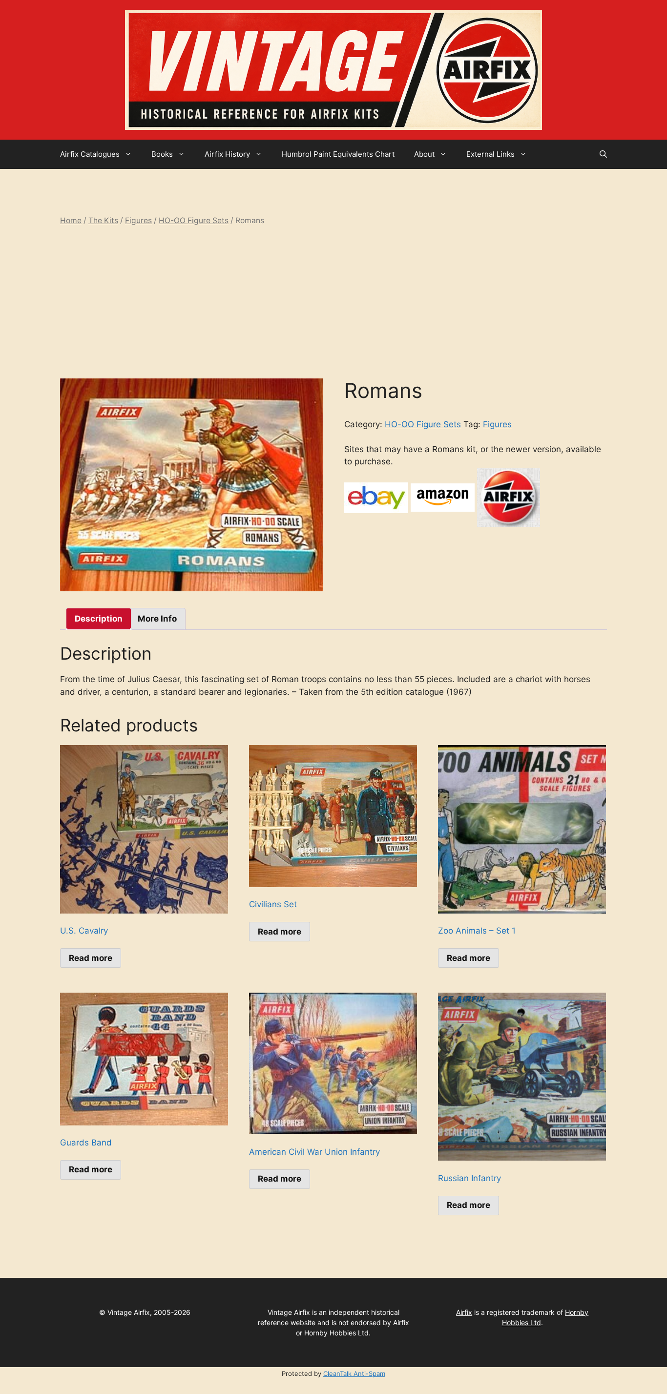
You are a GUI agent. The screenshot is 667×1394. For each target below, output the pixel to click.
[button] (603, 154)
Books (162, 154)
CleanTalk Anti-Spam (354, 1373)
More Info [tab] (157, 619)
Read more (90, 958)
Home (71, 220)
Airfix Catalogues (90, 154)
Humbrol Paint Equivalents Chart (338, 154)
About (424, 154)
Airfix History (227, 154)
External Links (490, 154)
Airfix (464, 1312)
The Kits (103, 220)
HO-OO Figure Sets (194, 220)
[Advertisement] (333, 302)
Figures (138, 220)
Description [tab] (99, 619)
